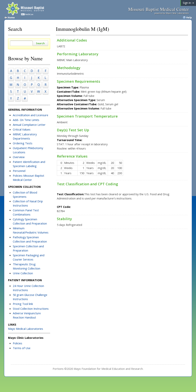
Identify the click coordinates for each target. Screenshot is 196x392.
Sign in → (188, 3)
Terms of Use (21, 348)
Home (11, 17)
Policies (17, 343)
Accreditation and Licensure (30, 115)
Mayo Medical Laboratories (25, 329)
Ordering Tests (22, 143)
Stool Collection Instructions (31, 308)
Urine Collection (23, 273)
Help (189, 17)
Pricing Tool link (23, 304)
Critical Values (21, 129)
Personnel (19, 171)
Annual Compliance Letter (29, 125)
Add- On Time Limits (26, 120)
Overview (18, 157)
